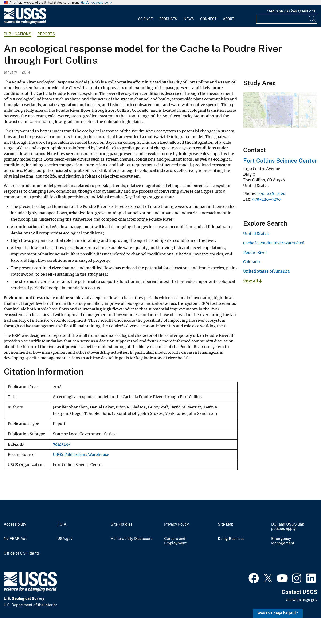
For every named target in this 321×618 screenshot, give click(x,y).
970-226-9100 (271, 193)
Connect (208, 19)
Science (145, 19)
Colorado (251, 261)
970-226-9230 (266, 199)
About (228, 19)
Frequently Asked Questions (291, 11)
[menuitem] (145, 16)
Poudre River (255, 252)
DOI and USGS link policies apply (287, 526)
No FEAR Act (15, 539)
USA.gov (64, 539)
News (189, 19)
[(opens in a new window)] (253, 577)
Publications (17, 34)
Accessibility (15, 524)
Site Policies (121, 524)
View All (251, 281)
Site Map (226, 524)
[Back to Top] (304, 601)
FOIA (61, 524)
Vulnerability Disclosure (132, 539)
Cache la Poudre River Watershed (273, 243)
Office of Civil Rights (22, 553)
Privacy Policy (176, 524)
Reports (46, 34)
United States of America (266, 271)
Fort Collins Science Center (280, 160)
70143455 (61, 444)
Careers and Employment (175, 541)
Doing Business (231, 539)
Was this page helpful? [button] (277, 613)
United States (256, 233)
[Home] (25, 22)
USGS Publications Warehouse (81, 454)
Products (168, 19)
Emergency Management (282, 541)
